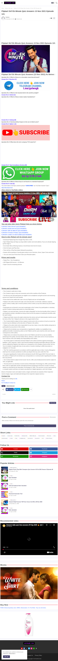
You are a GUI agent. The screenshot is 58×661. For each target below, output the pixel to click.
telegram (44, 452)
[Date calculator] (4, 510)
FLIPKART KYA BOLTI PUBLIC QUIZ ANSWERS (15, 232)
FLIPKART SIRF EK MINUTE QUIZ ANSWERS (14, 230)
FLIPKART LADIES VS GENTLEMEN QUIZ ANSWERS (17, 234)
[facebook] (24, 648)
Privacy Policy (38, 655)
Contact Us (30, 655)
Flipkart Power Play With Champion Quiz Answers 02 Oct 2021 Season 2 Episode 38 (31, 469)
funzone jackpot (42, 435)
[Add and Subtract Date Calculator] (4, 486)
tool (43, 438)
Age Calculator (13, 477)
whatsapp (15, 456)
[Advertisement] (29, 31)
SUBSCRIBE (29, 185)
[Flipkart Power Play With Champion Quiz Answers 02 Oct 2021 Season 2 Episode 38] (4, 470)
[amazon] (36, 648)
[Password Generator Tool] (4, 494)
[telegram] (29, 648)
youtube (15, 449)
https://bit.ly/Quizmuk (7, 187)
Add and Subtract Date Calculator (18, 485)
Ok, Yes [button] (6, 656)
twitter (15, 452)
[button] (52, 3)
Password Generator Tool (15, 493)
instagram (44, 456)
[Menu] (2, 2)
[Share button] (31, 389)
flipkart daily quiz (9, 8)
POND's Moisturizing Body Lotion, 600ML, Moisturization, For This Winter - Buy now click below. (23, 607)
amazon (3, 435)
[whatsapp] (34, 648)
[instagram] (31, 648)
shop (16, 438)
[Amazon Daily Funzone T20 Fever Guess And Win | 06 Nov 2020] (4, 502)
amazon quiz (10, 435)
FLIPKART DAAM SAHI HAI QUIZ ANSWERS (14, 228)
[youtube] (22, 648)
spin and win (30, 438)
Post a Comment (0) (29, 425)
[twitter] (27, 648)
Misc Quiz (49, 435)
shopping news (22, 438)
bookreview (17, 435)
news (55, 435)
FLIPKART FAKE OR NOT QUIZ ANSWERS (14, 226)
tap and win (37, 438)
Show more (52, 402)
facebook (44, 449)
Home (3, 8)
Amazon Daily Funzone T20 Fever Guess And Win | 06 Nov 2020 (25, 501)
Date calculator (13, 510)
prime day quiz (4, 438)
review (11, 438)
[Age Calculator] (4, 478)
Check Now (11, 653)
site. (16, 378)
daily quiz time (24, 435)
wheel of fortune (49, 438)
